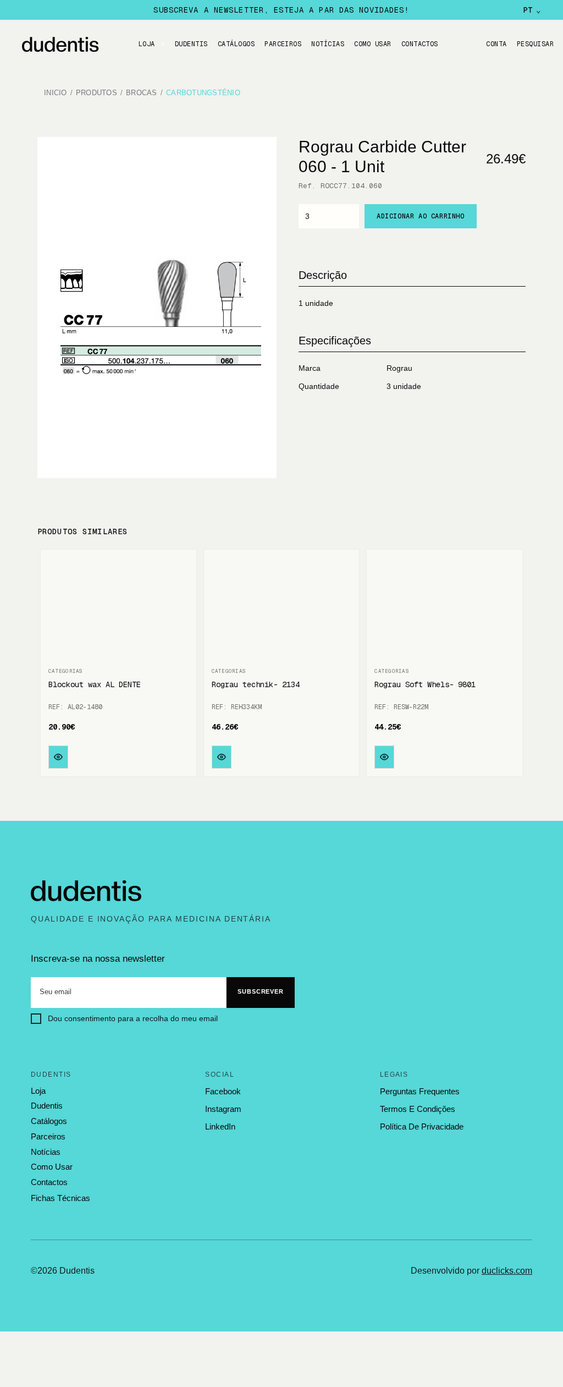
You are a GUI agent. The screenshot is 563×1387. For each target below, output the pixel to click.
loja (38, 1091)
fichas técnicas (60, 1198)
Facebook (223, 1091)
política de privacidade (421, 1126)
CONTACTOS (419, 44)
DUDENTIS (191, 44)
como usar (52, 1167)
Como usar (372, 44)
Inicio (55, 93)
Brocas (141, 93)
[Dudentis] (86, 891)
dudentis (47, 1105)
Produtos (96, 93)
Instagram (223, 1109)
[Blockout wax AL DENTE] (118, 609)
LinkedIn (220, 1126)
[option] (157, 307)
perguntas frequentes (420, 1091)
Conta (496, 44)
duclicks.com (507, 1270)
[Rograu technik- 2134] (282, 609)
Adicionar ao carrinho (421, 216)
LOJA (147, 44)
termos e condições (417, 1109)
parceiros (48, 1136)
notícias (45, 1152)
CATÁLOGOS (236, 44)
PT (532, 10)
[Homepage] (71, 44)
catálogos (49, 1121)
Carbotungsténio (203, 93)
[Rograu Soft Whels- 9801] (444, 609)
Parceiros (282, 44)
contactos (49, 1182)
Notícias (327, 44)
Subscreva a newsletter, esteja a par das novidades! (281, 10)
